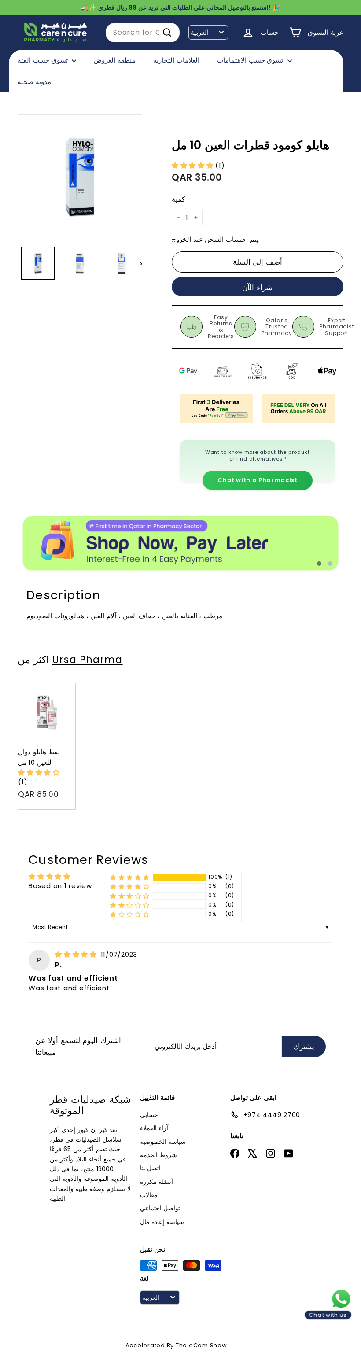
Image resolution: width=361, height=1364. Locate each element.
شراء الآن (257, 287)
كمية (178, 199)
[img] (77, 954)
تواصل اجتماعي (160, 1208)
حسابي (149, 1114)
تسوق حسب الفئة (44, 60)
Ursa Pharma (87, 660)
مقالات (149, 1195)
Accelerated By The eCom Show (176, 1345)
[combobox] (143, 32)
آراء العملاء (154, 1128)
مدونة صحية (34, 81)
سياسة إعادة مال (162, 1221)
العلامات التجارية (176, 60)
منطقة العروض (115, 60)
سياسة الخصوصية (163, 1141)
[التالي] (136, 263)
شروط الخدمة (158, 1154)
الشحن (214, 239)
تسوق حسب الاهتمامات (251, 60)
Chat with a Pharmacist (257, 480)
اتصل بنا (150, 1168)
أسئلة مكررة (156, 1181)
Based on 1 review (60, 885)
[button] (194, 165)
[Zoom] (80, 177)
